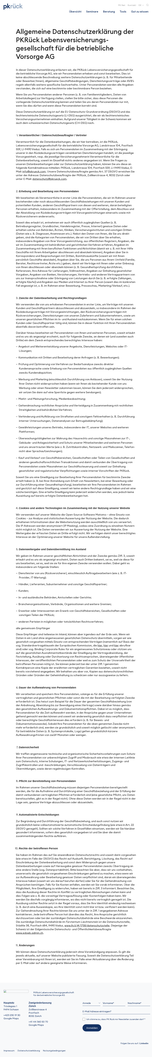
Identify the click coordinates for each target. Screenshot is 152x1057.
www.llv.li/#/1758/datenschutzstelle (87, 925)
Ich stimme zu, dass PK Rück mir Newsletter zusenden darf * (115, 1019)
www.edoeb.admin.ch (29, 933)
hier (100, 645)
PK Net (121, 5)
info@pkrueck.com (34, 171)
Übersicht (75, 11)
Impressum (9, 1050)
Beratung (109, 11)
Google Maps (11, 1018)
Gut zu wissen (139, 11)
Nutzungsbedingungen (54, 1050)
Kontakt (132, 5)
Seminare (92, 11)
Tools (123, 11)
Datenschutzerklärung (29, 1050)
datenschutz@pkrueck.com (49, 179)
